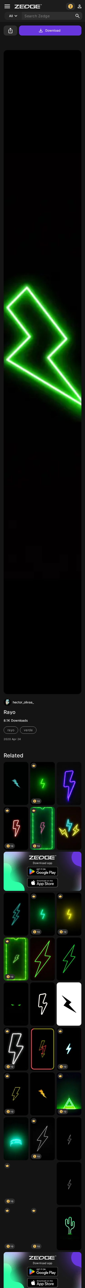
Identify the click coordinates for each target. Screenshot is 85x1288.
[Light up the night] (69, 828)
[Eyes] (16, 1003)
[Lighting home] (16, 914)
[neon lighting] (42, 1183)
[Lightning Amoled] (42, 1003)
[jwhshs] (69, 1138)
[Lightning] (69, 783)
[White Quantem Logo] (69, 1003)
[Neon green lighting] (69, 959)
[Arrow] (42, 1049)
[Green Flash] (42, 959)
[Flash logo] (16, 783)
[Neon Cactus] (69, 1228)
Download (53, 30)
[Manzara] (16, 1138)
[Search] (77, 16)
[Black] (69, 1183)
